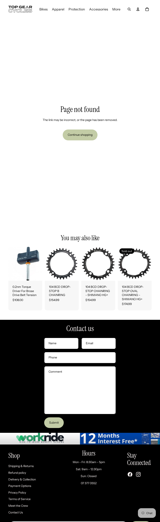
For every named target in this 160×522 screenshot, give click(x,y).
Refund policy (17, 473)
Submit (54, 422)
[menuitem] (43, 9)
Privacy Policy (17, 492)
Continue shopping (80, 135)
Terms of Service (19, 499)
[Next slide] (75, 263)
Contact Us (15, 512)
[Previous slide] (48, 263)
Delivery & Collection (22, 479)
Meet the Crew (18, 506)
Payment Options (19, 486)
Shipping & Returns (21, 466)
